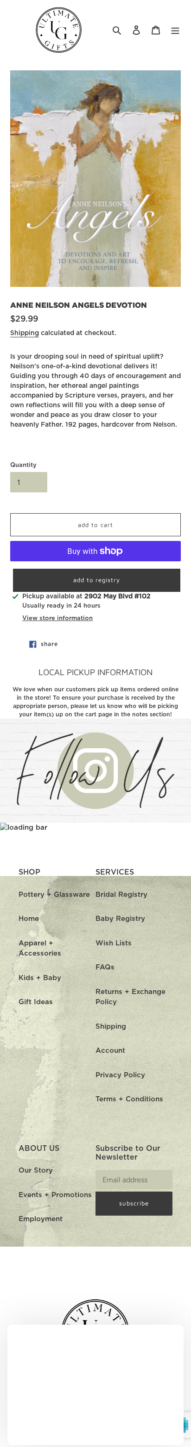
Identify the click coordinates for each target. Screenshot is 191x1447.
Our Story (36, 1170)
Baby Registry (120, 918)
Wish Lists (114, 943)
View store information (57, 618)
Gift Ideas (36, 1002)
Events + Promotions (55, 1195)
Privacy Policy (120, 1075)
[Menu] (175, 30)
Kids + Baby (40, 978)
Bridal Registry (121, 894)
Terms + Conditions (129, 1099)
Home (29, 918)
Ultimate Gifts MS (107, 1442)
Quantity (23, 465)
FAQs (105, 967)
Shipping (24, 333)
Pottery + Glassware (54, 894)
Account (110, 1050)
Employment (41, 1219)
